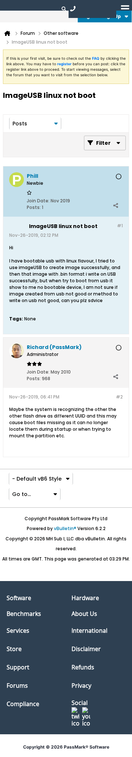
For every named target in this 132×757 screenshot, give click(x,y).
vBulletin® (65, 528)
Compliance (23, 704)
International (89, 630)
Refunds (83, 667)
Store (14, 649)
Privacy (81, 685)
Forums (17, 685)
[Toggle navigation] (125, 8)
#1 (120, 226)
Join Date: (38, 201)
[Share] (115, 206)
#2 (119, 397)
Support (18, 667)
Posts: (34, 207)
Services (18, 630)
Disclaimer (86, 649)
